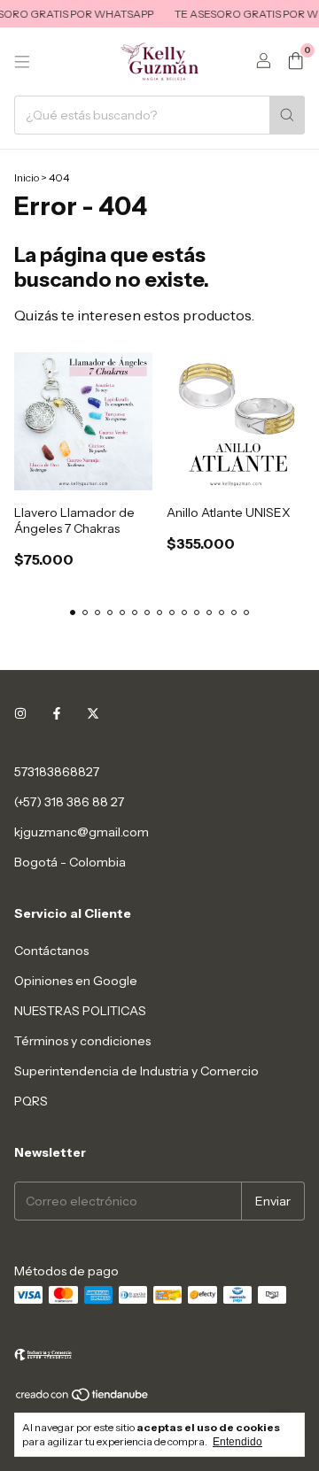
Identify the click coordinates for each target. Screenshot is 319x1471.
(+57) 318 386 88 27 (69, 802)
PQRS (31, 1101)
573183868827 (56, 772)
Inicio (26, 177)
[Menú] (22, 62)
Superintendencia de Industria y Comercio (136, 1071)
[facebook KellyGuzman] (57, 713)
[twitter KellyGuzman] (93, 713)
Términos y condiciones (82, 1041)
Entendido (237, 1442)
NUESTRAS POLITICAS (80, 1011)
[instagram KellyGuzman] (20, 713)
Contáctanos (51, 951)
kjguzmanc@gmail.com (81, 832)
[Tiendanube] (83, 1398)
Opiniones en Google (75, 981)
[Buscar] (287, 115)
